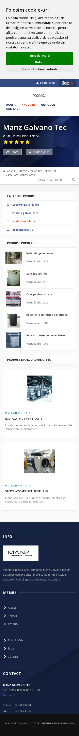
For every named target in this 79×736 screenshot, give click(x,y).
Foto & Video (16, 640)
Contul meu (47, 83)
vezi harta (9, 694)
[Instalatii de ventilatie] (39, 388)
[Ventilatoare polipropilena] (39, 461)
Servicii (12, 616)
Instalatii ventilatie (20, 175)
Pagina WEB (40, 152)
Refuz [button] (39, 62)
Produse (28, 104)
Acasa (11, 104)
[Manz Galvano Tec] (39, 95)
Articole (48, 104)
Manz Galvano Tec (29, 171)
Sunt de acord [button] (39, 55)
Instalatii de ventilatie (23, 419)
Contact (13, 109)
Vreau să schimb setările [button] (40, 69)
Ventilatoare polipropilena (27, 491)
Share (14, 152)
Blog (11, 648)
